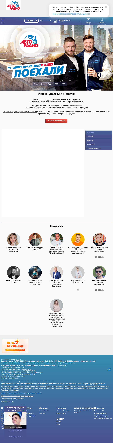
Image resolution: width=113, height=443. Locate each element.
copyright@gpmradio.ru (97, 384)
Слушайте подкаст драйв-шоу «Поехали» (20, 112)
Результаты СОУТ (7, 401)
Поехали (90, 132)
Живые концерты (100, 413)
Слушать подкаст (94, 148)
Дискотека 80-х (99, 411)
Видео (58, 421)
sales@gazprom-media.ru (15, 376)
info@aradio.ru (26, 369)
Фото (58, 424)
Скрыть (23, 405)
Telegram (90, 140)
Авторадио (103, 418)
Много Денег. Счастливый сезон (83, 411)
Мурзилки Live (24, 411)
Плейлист (42, 413)
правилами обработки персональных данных (71, 14)
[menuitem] (29, 408)
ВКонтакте (91, 144)
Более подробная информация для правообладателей (21, 393)
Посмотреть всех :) (15, 436)
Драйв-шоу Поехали (26, 413)
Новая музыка (44, 411)
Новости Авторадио (63, 411)
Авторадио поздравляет (27, 416)
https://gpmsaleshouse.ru (10, 378)
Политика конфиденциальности (12, 398)
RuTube (90, 136)
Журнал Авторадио (101, 416)
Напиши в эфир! (15, 427)
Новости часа (61, 413)
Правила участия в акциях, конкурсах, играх (17, 396)
